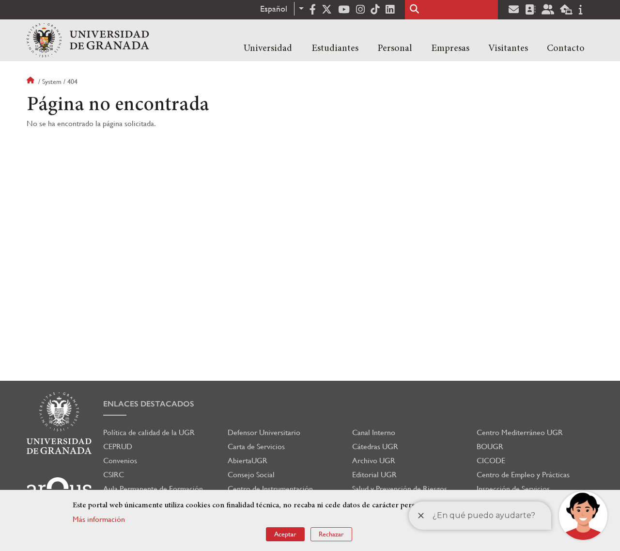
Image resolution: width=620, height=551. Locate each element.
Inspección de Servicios (513, 488)
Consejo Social (251, 474)
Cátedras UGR (375, 446)
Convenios (120, 460)
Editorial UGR (374, 474)
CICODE (491, 460)
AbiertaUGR (247, 460)
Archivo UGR (373, 460)
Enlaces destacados (148, 403)
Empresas (450, 48)
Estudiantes (334, 48)
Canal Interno (373, 432)
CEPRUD (117, 446)
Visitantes (508, 48)
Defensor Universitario (264, 432)
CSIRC (113, 474)
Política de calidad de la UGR (149, 432)
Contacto (566, 48)
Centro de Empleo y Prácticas (523, 474)
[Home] (88, 40)
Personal (394, 48)
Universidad (268, 48)
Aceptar (285, 534)
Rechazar (331, 534)
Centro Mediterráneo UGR (520, 432)
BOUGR (490, 446)
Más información (99, 519)
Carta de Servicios (256, 446)
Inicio (31, 81)
